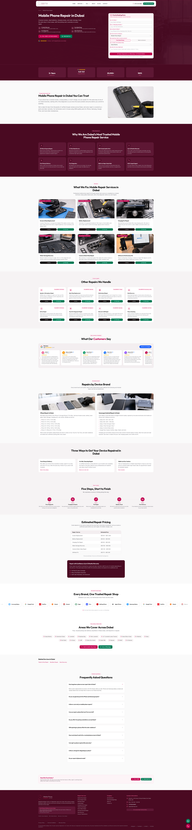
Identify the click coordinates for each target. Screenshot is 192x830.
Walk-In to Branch (142, 40)
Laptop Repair (81, 803)
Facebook (140, 826)
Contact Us (109, 803)
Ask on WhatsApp (106, 647)
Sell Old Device (110, 797)
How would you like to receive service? (118, 38)
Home (74, 3)
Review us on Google (145, 346)
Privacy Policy (41, 822)
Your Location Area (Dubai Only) (117, 42)
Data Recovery (63, 662)
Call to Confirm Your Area (89, 647)
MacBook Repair (54, 662)
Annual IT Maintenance (82, 814)
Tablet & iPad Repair (43, 662)
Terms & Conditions (51, 822)
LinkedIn (146, 826)
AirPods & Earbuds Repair (83, 810)
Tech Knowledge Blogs (112, 799)
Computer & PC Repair (82, 805)
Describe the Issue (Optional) (116, 47)
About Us (109, 801)
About (93, 3)
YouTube (152, 826)
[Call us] (188, 826)
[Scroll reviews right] (151, 358)
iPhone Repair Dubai (82, 799)
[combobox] (131, 35)
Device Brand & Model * (115, 29)
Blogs (99, 3)
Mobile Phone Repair (82, 797)
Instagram (133, 826)
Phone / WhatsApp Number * (116, 24)
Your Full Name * (113, 20)
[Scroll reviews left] (40, 358)
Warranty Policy (62, 822)
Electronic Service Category (116, 33)
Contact (105, 3)
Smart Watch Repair (82, 808)
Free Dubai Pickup (120, 40)
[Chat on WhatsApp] (188, 821)
